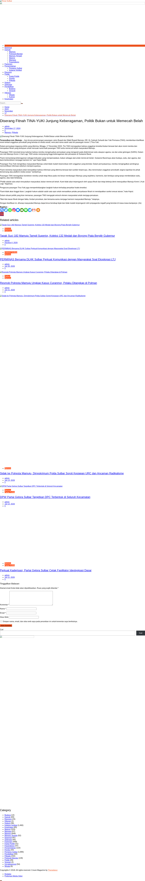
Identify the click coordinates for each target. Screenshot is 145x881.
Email (3, 613)
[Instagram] (14, 210)
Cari (1, 629)
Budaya (12, 89)
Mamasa (12, 60)
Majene (12, 58)
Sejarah (12, 91)
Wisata (12, 95)
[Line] (26, 210)
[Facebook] (2, 210)
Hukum (7, 82)
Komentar (4, 605)
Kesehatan (9, 99)
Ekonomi (8, 72)
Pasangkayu (14, 62)
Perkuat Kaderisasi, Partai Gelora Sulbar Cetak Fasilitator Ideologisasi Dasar (46, 570)
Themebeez (53, 870)
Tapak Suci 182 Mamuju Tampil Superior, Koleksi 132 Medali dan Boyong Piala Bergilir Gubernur (57, 235)
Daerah (8, 50)
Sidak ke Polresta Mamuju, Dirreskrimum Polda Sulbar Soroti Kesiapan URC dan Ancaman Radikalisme (62, 473)
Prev (2, 213)
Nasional (8, 48)
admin (7, 126)
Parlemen (8, 64)
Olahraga (8, 85)
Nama (3, 609)
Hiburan (8, 93)
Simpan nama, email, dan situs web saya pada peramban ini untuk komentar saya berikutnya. (40, 621)
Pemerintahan (10, 66)
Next (2, 215)
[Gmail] (34, 210)
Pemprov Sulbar (15, 68)
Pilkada (12, 80)
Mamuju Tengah (15, 56)
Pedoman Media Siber (14, 876)
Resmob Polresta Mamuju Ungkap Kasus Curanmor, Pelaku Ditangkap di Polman (48, 282)
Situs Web (4, 617)
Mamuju (12, 52)
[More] (38, 210)
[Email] (22, 210)
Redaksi (8, 874)
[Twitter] (6, 210)
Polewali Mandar (16, 54)
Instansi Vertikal (15, 70)
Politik (7, 74)
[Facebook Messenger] (18, 210)
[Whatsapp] (10, 210)
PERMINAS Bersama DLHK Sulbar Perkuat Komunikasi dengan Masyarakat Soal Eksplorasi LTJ (58, 259)
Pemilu (12, 78)
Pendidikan (9, 87)
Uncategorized (10, 864)
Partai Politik (14, 76)
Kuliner (12, 97)
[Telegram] (30, 210)
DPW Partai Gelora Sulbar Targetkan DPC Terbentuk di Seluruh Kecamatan (45, 497)
